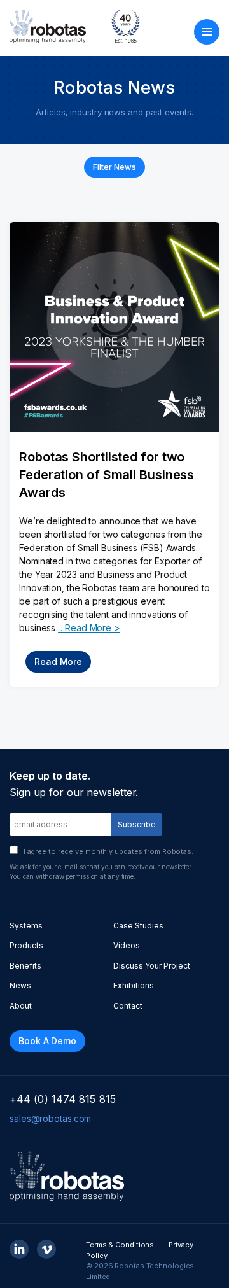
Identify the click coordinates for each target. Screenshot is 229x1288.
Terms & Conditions (120, 1244)
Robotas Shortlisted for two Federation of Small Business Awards (106, 474)
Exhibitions (133, 985)
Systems (26, 925)
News (20, 985)
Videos (126, 945)
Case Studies (138, 925)
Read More (58, 661)
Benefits (25, 965)
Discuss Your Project (151, 965)
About (21, 1006)
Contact (127, 1006)
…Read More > (89, 627)
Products (26, 945)
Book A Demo (47, 1040)
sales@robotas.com (50, 1118)
